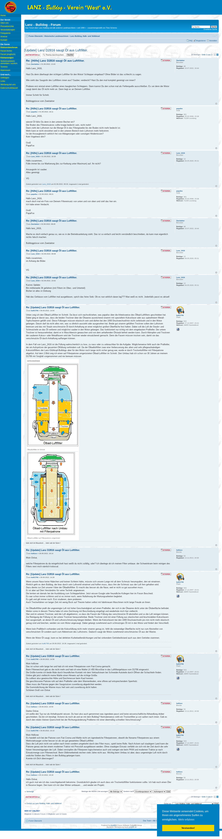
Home (3, 15)
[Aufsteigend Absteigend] (162, 791)
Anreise (3, 36)
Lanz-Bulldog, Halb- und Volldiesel (85, 36)
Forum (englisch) (7, 54)
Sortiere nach (128, 791)
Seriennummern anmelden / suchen (8, 62)
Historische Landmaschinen (56, 36)
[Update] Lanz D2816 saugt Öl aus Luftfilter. (56, 50)
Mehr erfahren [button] (186, 819)
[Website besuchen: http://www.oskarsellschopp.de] (178, 329)
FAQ (191, 41)
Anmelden (213, 41)
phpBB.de (133, 827)
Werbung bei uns (8, 84)
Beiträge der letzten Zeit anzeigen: (95, 791)
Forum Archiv (6, 51)
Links (2, 81)
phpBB (113, 825)
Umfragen (4, 78)
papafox (34, 112)
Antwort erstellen (31, 54)
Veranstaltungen (7, 30)
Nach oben (216, 104)
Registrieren (201, 41)
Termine (4, 67)
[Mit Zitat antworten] (166, 60)
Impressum (5, 70)
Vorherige (30, 792)
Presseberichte (7, 26)
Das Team (147, 821)
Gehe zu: (167, 804)
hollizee (34, 553)
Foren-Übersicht (36, 36)
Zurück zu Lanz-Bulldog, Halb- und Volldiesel (43, 803)
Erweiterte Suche (210, 29)
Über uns (4, 23)
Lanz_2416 (35, 156)
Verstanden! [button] (188, 828)
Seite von (207, 55)
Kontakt (3, 40)
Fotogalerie (5, 33)
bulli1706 (34, 310)
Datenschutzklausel (9, 88)
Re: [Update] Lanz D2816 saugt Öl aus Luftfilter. (53, 307)
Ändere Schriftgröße (214, 35)
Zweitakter (35, 64)
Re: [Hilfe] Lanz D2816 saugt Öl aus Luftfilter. (55, 60)
